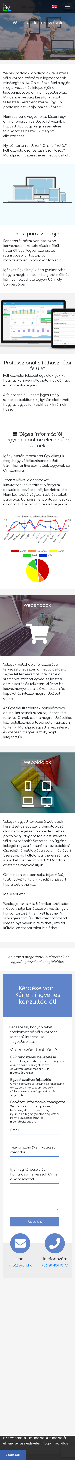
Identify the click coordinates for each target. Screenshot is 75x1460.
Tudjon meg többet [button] (56, 1443)
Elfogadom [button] (13, 1454)
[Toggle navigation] (67, 6)
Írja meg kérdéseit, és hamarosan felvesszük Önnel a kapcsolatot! (34, 1174)
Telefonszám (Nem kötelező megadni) (33, 1150)
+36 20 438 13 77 (55, 1265)
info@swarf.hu (20, 1265)
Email (14, 1130)
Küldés (34, 1221)
